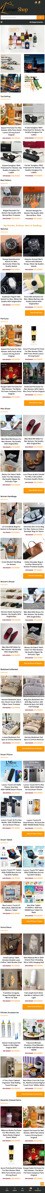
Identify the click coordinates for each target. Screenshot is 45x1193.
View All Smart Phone (34, 834)
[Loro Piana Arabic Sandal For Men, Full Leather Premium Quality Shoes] (33, 452)
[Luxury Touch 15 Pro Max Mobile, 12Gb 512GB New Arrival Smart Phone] (33, 762)
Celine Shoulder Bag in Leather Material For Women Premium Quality (34, 564)
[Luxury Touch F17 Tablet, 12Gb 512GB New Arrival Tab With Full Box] (11, 847)
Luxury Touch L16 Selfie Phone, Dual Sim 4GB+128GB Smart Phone (11, 787)
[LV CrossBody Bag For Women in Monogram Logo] (11, 504)
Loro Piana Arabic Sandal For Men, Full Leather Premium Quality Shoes (33, 476)
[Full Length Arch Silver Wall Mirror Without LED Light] (33, 970)
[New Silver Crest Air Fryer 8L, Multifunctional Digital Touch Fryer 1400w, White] (33, 1058)
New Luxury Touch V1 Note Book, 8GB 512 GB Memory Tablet (11, 907)
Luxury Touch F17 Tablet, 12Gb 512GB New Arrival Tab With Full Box (11, 872)
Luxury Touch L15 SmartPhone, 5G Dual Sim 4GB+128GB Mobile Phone (33, 822)
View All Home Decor (35, 1006)
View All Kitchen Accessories (31, 1094)
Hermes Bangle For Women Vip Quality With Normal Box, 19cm (33, 213)
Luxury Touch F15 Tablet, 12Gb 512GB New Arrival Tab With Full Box (33, 872)
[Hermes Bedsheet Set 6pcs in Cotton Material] (33, 715)
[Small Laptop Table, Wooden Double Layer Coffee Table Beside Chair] (11, 935)
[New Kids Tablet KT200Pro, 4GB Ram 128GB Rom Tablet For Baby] (33, 883)
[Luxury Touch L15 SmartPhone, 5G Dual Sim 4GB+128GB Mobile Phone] (33, 798)
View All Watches (36, 313)
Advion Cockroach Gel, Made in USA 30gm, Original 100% (11, 1045)
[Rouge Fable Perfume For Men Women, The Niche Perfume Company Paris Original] (11, 364)
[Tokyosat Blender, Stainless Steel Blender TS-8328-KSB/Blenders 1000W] (33, 1020)
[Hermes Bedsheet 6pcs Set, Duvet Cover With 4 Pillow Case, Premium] (11, 677)
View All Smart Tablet (34, 921)
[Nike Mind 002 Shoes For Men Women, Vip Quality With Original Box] (11, 416)
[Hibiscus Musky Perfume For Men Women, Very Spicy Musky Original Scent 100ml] (11, 1108)
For (26, 60)
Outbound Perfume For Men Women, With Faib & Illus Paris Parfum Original (33, 389)
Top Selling (5, 96)
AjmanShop (6, 60)
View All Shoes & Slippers (33, 663)
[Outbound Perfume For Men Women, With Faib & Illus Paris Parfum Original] (33, 364)
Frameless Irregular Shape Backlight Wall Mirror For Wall (11, 995)
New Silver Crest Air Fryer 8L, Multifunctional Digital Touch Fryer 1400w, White (33, 1082)
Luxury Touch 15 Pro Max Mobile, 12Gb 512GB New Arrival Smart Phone (34, 787)
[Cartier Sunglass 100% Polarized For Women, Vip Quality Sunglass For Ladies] (33, 152)
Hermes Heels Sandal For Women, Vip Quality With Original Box (11, 614)
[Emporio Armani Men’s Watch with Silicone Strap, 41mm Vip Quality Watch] (33, 237)
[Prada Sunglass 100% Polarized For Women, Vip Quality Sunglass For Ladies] (33, 114)
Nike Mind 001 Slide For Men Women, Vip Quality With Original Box (34, 441)
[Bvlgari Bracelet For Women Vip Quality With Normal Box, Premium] (11, 197)
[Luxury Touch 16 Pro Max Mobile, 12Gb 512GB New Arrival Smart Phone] (11, 798)
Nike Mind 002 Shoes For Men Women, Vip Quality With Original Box (11, 441)
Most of (4, 62)
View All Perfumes (35, 403)
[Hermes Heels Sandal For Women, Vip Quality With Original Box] (11, 589)
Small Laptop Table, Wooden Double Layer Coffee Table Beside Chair (11, 960)
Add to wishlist (15, 126)
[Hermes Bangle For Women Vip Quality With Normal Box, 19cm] (33, 197)
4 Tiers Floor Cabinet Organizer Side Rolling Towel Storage (11, 1082)
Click (5, 66)
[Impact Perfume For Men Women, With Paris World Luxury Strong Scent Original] (11, 114)
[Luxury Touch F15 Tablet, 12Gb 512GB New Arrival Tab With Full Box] (33, 847)
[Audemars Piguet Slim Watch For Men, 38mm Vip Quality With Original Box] (11, 274)
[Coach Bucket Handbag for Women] (11, 539)
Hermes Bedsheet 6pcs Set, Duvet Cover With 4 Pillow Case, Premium (11, 702)
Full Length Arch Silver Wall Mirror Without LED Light (33, 995)
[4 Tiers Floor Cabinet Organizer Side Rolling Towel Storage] (11, 1058)
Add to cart (11, 122)
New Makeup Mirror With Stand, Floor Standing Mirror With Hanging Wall (34, 960)
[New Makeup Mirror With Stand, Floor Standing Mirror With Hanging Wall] (33, 935)
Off (29, 57)
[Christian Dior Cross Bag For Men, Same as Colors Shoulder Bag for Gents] (33, 504)
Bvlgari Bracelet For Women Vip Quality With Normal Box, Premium (11, 213)
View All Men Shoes (35, 490)
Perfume (37, 57)
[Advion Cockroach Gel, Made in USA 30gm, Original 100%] (11, 1020)
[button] (39, 3)
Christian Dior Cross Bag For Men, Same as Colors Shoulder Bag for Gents (34, 529)
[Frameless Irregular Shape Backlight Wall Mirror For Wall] (11, 970)
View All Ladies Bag (35, 575)
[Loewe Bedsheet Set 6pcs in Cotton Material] (11, 715)
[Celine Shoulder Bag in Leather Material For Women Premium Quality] (33, 539)
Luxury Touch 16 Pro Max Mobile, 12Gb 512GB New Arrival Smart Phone (11, 822)
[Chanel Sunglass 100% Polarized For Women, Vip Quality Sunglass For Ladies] (11, 152)
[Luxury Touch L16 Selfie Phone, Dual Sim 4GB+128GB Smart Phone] (11, 762)
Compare (11, 126)
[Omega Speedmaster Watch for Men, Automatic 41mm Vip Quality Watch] (11, 237)
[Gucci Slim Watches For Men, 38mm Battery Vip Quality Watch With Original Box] (33, 274)
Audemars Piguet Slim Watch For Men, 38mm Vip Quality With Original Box (11, 299)
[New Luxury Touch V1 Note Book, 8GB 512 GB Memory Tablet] (11, 883)
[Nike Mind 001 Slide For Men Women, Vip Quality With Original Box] (33, 416)
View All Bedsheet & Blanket (32, 748)
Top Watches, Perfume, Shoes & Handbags (22, 225)
